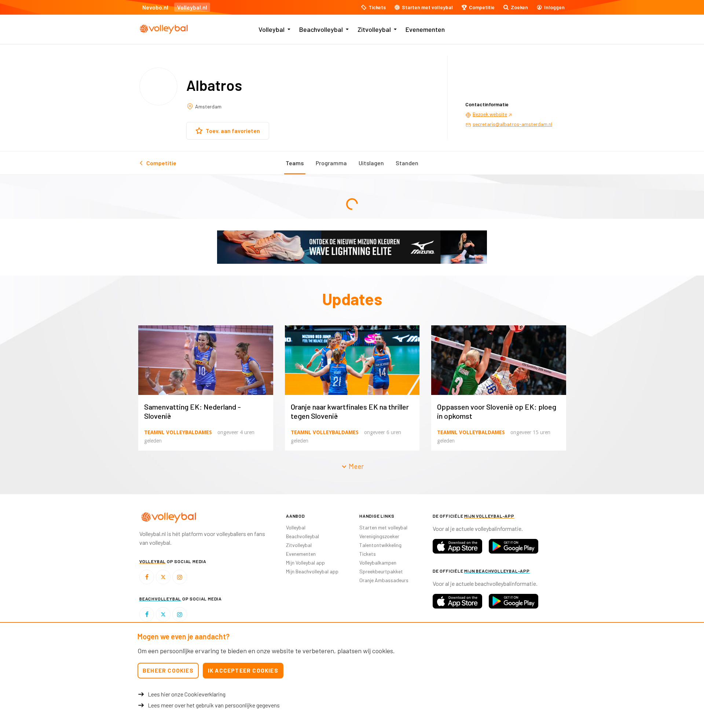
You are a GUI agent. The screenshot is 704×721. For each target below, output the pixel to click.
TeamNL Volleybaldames (178, 432)
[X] (163, 577)
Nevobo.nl (155, 7)
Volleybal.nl (192, 7)
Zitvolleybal (374, 29)
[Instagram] (179, 577)
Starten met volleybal (383, 527)
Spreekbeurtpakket (381, 571)
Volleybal (271, 29)
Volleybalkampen (377, 562)
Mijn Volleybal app (305, 562)
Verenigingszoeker (379, 536)
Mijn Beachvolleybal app (312, 571)
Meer (355, 466)
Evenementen (425, 29)
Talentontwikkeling (380, 545)
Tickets (367, 554)
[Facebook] (146, 577)
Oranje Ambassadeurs (383, 580)
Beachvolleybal (321, 29)
